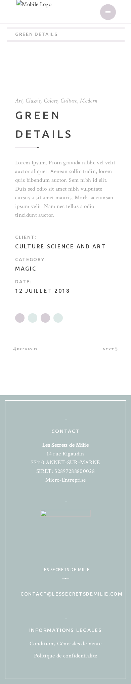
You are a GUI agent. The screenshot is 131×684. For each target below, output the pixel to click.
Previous (27, 349)
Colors (50, 101)
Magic (26, 269)
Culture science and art (60, 246)
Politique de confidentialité (65, 655)
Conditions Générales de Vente (65, 643)
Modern (88, 101)
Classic (33, 101)
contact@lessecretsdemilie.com (71, 594)
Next (109, 349)
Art (19, 101)
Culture (68, 101)
